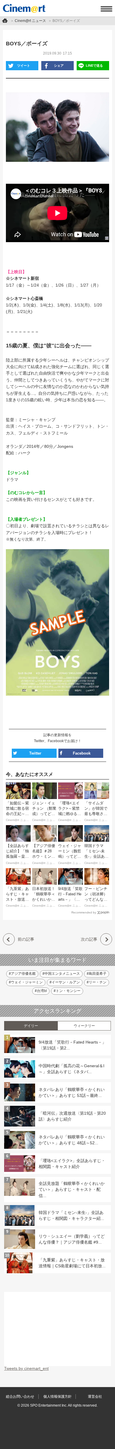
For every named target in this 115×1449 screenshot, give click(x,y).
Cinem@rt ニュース (30, 21)
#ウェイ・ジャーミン (26, 982)
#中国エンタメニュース (61, 974)
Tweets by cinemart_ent (26, 1368)
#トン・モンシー (67, 991)
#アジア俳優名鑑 (22, 974)
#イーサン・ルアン (65, 982)
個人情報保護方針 (57, 1396)
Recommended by (83, 912)
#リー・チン (96, 982)
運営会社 (95, 1396)
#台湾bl (41, 991)
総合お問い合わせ (20, 1396)
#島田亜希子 (96, 974)
